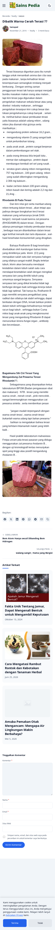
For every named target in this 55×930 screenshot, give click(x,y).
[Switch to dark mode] (49, 6)
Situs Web (6, 823)
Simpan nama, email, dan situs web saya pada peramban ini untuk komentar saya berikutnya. (27, 837)
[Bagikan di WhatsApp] (29, 519)
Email (5, 811)
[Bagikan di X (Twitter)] (11, 519)
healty (32, 30)
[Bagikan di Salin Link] (47, 519)
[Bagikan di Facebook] (4, 519)
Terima (14, 923)
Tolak (40, 923)
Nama (5, 800)
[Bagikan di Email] (41, 519)
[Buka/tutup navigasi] (4, 5)
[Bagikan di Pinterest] (23, 519)
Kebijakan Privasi (14, 915)
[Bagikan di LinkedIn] (17, 519)
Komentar (7, 760)
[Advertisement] (27, 890)
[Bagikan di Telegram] (35, 519)
